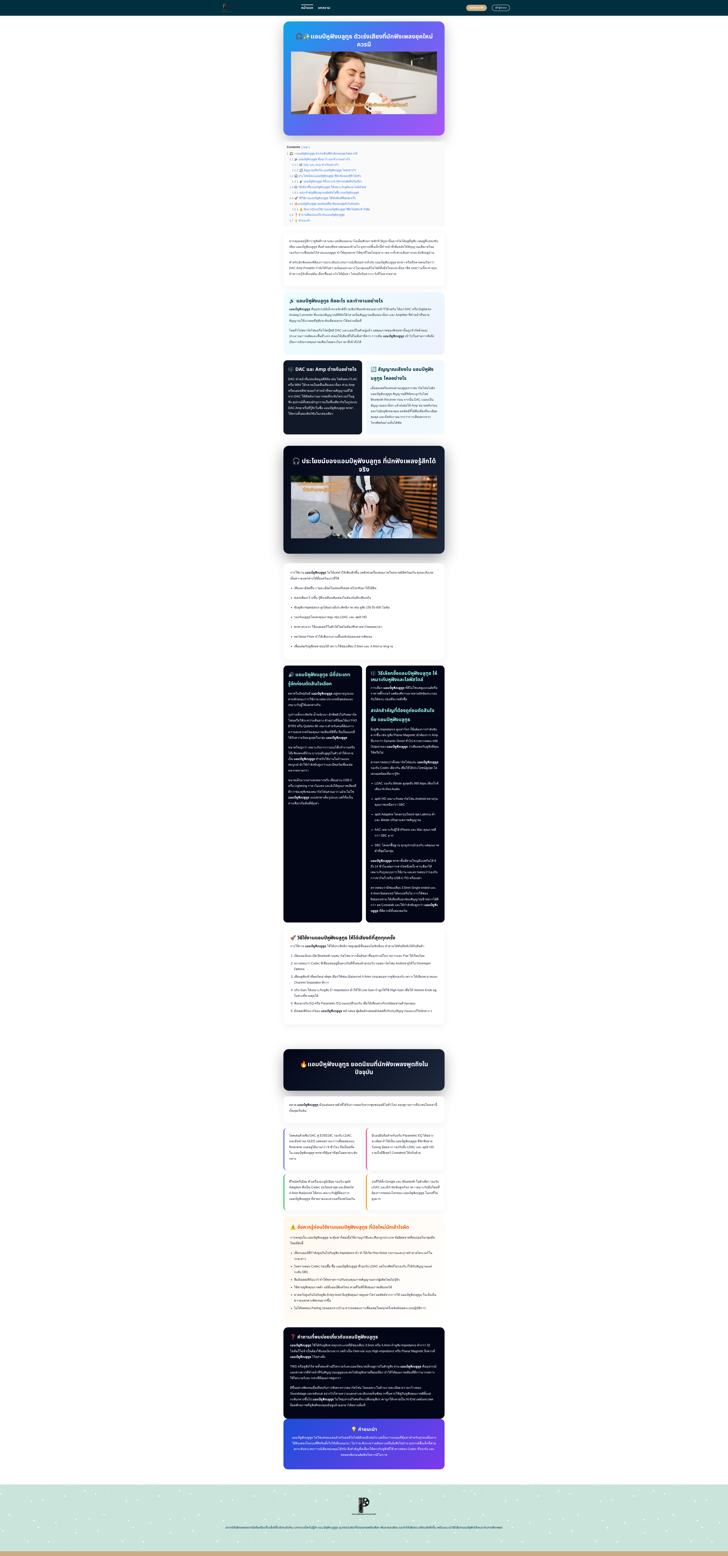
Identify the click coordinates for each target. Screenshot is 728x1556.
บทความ (324, 7)
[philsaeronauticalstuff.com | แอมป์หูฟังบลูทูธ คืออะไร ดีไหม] (257, 8)
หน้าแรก (307, 7)
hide (305, 147)
